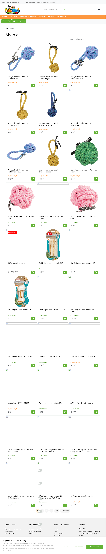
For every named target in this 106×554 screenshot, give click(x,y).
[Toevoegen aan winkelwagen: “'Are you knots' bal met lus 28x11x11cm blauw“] (65, 132)
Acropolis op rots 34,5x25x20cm (51, 403)
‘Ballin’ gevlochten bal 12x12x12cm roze (83, 217)
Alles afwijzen (79, 547)
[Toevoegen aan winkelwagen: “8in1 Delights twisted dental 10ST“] (33, 365)
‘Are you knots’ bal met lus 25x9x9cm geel (18, 124)
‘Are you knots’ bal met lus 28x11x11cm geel (80, 124)
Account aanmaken (36, 529)
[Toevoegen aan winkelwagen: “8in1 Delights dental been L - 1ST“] (96, 272)
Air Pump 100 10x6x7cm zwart (81, 496)
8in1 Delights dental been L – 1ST (82, 263)
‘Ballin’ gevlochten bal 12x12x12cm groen (52, 217)
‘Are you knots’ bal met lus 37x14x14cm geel (49, 171)
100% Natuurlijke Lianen (17, 263)
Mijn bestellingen (35, 531)
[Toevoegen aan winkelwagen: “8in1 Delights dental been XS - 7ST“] (65, 318)
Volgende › (65, 511)
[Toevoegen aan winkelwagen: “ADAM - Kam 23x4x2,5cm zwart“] (96, 412)
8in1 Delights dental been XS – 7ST (52, 310)
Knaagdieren (23, 17)
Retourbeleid (9, 531)
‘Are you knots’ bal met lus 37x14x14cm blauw (18, 171)
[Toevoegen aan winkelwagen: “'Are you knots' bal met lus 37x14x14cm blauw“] (33, 179)
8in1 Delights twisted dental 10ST (20, 356)
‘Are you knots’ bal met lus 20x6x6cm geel (49, 78)
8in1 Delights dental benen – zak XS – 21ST (83, 311)
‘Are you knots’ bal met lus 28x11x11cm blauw (49, 124)
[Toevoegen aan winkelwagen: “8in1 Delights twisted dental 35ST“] (65, 365)
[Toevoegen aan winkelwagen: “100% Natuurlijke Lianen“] (33, 272)
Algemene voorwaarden (13, 529)
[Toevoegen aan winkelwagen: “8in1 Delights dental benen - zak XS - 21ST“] (96, 318)
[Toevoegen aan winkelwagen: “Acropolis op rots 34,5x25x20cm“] (65, 412)
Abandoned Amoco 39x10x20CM (82, 356)
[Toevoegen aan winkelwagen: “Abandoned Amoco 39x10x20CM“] (96, 365)
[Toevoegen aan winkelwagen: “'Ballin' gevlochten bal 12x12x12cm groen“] (65, 225)
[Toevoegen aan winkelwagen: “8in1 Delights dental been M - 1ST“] (33, 318)
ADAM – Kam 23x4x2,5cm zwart (82, 403)
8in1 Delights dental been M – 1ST (20, 310)
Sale (57, 17)
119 (57, 511)
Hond (4, 17)
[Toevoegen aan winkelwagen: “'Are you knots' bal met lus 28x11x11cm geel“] (96, 132)
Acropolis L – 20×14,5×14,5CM (19, 403)
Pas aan (65, 547)
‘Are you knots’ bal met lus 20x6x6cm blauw (18, 78)
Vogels (41, 17)
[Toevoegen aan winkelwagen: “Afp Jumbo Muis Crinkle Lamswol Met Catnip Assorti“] (33, 458)
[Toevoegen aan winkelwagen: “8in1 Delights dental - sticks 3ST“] (65, 272)
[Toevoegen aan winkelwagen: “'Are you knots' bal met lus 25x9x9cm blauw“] (96, 85)
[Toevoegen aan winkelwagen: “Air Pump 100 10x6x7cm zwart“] (96, 505)
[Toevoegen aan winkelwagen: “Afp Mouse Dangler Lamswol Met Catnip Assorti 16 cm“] (65, 458)
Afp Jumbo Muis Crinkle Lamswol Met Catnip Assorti (20, 451)
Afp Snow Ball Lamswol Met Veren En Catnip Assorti (21, 497)
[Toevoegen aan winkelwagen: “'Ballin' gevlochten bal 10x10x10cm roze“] (33, 225)
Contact (63, 17)
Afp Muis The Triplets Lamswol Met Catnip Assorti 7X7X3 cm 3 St (83, 451)
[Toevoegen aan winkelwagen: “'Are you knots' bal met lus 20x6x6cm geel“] (65, 85)
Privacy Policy (9, 533)
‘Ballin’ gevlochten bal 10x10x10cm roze (21, 217)
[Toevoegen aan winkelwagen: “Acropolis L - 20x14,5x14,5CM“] (33, 412)
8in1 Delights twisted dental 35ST (51, 356)
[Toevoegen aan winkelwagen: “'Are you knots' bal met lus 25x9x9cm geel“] (33, 132)
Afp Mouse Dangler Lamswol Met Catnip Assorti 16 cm (51, 451)
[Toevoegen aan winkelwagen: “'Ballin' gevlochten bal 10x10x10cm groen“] (96, 179)
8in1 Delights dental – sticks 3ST (51, 263)
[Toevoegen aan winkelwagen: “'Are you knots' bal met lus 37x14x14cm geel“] (65, 179)
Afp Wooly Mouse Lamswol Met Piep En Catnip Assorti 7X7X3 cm (53, 497)
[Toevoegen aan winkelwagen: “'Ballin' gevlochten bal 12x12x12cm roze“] (96, 225)
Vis (15, 17)
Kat (10, 17)
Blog (31, 533)
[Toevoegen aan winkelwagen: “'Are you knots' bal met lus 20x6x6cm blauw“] (33, 85)
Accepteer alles (95, 547)
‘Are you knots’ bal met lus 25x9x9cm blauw (80, 78)
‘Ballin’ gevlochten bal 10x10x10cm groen (83, 171)
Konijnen (33, 17)
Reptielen (50, 17)
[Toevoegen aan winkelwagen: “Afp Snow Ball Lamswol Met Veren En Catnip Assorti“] (33, 505)
